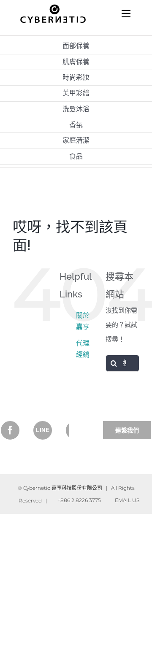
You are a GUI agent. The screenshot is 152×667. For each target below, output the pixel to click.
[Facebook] (10, 430)
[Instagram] (43, 430)
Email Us (125, 500)
